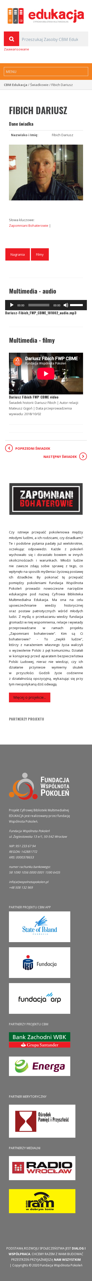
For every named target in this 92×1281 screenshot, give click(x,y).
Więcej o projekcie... (29, 697)
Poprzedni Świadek (32, 448)
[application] (46, 305)
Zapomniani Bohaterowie (29, 225)
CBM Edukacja (15, 84)
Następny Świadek (60, 456)
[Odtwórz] (11, 305)
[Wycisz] (65, 305)
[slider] (77, 304)
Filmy (40, 254)
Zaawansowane (16, 49)
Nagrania (17, 254)
